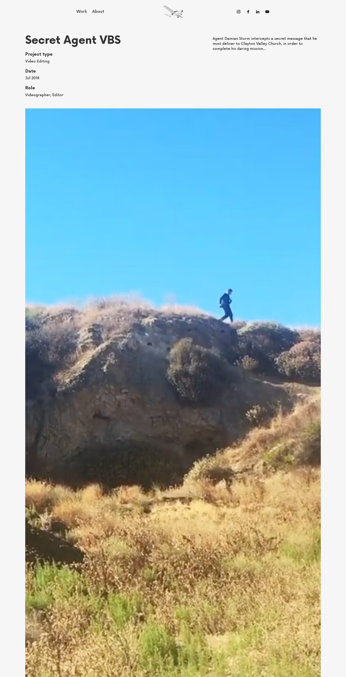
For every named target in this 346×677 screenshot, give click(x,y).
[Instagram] (238, 11)
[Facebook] (248, 11)
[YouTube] (267, 11)
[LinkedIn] (257, 11)
